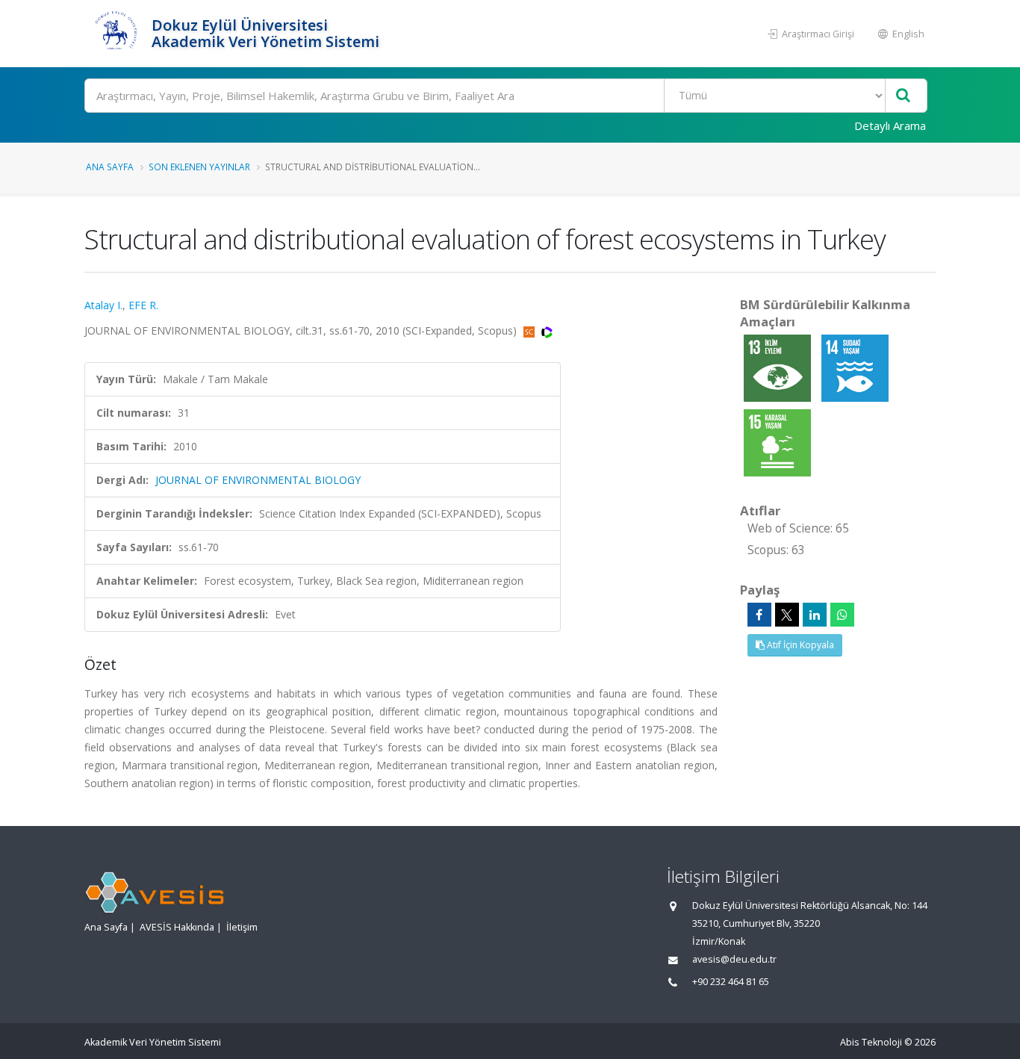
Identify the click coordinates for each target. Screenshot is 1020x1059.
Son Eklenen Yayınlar (199, 167)
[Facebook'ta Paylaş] (759, 615)
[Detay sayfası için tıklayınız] (779, 367)
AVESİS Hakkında (177, 927)
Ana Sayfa (110, 167)
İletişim (242, 927)
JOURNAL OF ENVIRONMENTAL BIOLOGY (258, 480)
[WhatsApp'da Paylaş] (842, 615)
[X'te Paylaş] (787, 615)
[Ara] (903, 96)
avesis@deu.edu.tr (734, 959)
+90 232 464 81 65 (730, 981)
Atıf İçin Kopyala (799, 645)
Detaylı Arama (890, 125)
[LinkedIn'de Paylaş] (815, 615)
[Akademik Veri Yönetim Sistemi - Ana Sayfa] (116, 33)
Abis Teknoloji (871, 1042)
